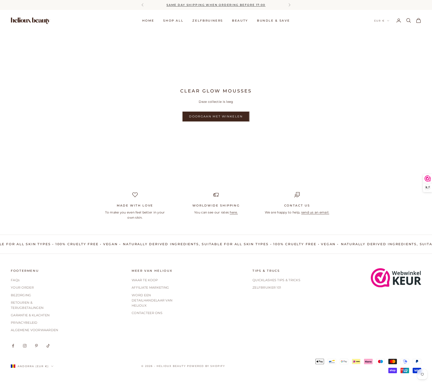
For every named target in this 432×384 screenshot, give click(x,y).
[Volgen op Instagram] (24, 346)
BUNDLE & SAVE (273, 20)
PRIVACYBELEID (24, 323)
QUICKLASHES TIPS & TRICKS (276, 280)
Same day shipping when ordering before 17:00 (216, 5)
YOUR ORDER (22, 287)
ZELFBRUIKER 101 (266, 287)
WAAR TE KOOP (145, 280)
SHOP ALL (173, 20)
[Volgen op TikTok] (48, 346)
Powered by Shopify (206, 366)
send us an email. (315, 212)
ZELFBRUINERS (207, 20)
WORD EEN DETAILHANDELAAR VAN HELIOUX (152, 300)
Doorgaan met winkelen (216, 116)
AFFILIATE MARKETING (150, 287)
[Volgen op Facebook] (13, 346)
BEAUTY (240, 20)
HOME (148, 20)
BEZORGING (21, 295)
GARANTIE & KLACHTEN (30, 315)
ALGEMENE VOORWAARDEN (34, 330)
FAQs (15, 280)
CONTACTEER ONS (147, 313)
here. (234, 212)
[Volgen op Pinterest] (36, 346)
